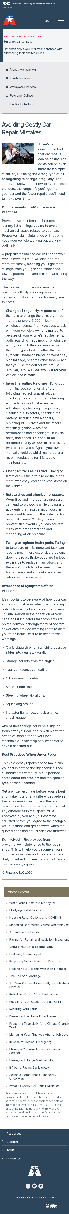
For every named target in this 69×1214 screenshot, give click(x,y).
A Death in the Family (24, 932)
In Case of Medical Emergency (30, 1042)
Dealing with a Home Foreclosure (32, 1016)
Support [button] (12, 1142)
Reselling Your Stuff (23, 1009)
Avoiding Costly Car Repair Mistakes (34, 1086)
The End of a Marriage (25, 976)
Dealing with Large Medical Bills (31, 1060)
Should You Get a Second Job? (31, 947)
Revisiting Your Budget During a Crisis (35, 1001)
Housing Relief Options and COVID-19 (35, 917)
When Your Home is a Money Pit (32, 903)
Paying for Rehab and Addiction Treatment (39, 939)
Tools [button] (10, 1150)
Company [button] (13, 1158)
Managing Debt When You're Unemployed (39, 925)
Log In (48, 20)
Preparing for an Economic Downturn (35, 961)
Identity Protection (21, 104)
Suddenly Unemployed (25, 954)
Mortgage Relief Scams (25, 910)
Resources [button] (13, 1133)
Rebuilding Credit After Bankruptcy (33, 994)
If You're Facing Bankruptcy (29, 1067)
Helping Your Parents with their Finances (38, 969)
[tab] (34, 69)
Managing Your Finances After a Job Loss (38, 1034)
